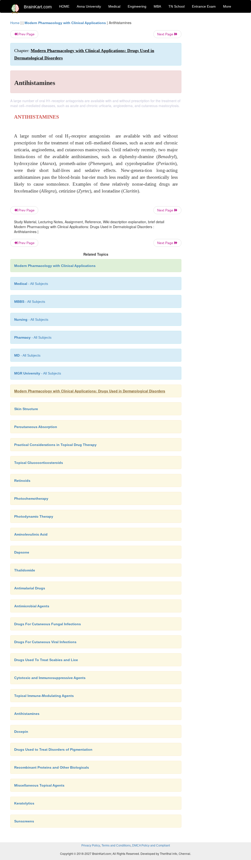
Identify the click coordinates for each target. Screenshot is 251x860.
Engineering (137, 6)
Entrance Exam (204, 6)
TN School (176, 6)
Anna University (89, 6)
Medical (114, 6)
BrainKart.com (38, 6)
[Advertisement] (215, 93)
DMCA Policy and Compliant (151, 845)
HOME (64, 6)
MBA (157, 6)
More (227, 6)
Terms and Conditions (116, 845)
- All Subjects (31, 284)
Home (15, 23)
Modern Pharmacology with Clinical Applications (65, 23)
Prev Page (26, 34)
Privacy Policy (90, 845)
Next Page (165, 34)
